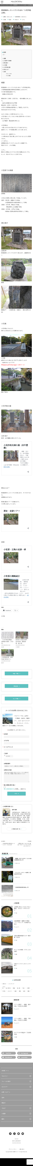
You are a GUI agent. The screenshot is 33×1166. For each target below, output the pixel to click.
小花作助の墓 (7, 67)
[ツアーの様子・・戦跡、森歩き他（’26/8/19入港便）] (7, 1008)
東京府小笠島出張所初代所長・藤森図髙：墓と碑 (21, 641)
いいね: (10, 73)
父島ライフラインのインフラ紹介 (22, 964)
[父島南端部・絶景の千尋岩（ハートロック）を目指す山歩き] (7, 925)
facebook (8, 1057)
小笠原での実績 (7, 60)
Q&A (3, 1097)
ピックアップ (11, 983)
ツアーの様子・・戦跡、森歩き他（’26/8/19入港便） (22, 1005)
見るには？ (6, 69)
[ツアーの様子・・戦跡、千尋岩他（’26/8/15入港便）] (7, 1022)
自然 (24, 991)
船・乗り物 (8, 988)
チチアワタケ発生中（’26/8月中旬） (22, 1033)
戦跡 (28, 991)
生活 (16, 913)
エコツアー (17, 927)
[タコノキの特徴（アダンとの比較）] (7, 953)
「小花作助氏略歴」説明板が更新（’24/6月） (7, 641)
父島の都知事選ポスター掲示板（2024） (22, 936)
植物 (16, 954)
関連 (9, 75)
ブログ (4, 1108)
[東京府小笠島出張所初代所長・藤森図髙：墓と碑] (22, 635)
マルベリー (5, 1076)
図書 (14, 988)
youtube (24, 1057)
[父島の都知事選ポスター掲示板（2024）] (7, 939)
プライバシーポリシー (13, 1149)
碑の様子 (6, 63)
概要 (5, 58)
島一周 (18, 988)
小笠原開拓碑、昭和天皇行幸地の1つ (7, 658)
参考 (5, 71)
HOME (5, 1070)
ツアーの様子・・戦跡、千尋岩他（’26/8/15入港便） (22, 1019)
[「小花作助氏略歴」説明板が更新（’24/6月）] (7, 635)
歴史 (10, 19)
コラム (23, 19)
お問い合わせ (21, 1149)
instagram (24, 1053)
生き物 (3, 991)
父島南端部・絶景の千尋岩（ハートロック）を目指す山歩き (22, 922)
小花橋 (5, 65)
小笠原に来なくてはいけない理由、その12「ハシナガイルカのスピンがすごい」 (24, 845)
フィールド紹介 (6, 1081)
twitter (8, 1053)
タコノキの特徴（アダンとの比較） (22, 950)
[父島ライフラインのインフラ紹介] (7, 967)
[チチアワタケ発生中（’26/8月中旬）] (7, 1036)
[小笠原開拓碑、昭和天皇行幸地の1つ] (7, 652)
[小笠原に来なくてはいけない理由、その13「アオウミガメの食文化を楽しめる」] (7, 911)
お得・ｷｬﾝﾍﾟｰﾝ (6, 1092)
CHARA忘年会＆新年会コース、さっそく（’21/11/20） (9, 844)
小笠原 (4, 19)
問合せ (4, 1103)
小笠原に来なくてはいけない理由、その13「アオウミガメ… (22, 908)
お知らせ (17, 19)
